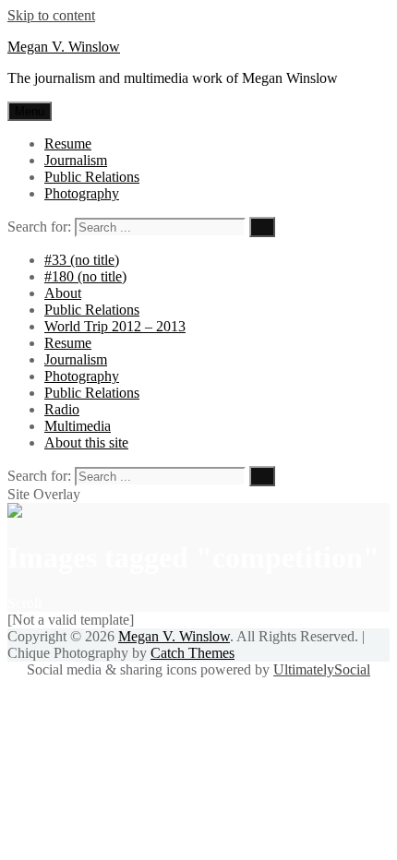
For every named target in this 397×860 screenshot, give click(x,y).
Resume (67, 143)
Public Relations (91, 177)
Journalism (75, 160)
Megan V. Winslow (63, 46)
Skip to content (51, 15)
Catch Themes (192, 653)
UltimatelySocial (321, 669)
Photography (81, 193)
